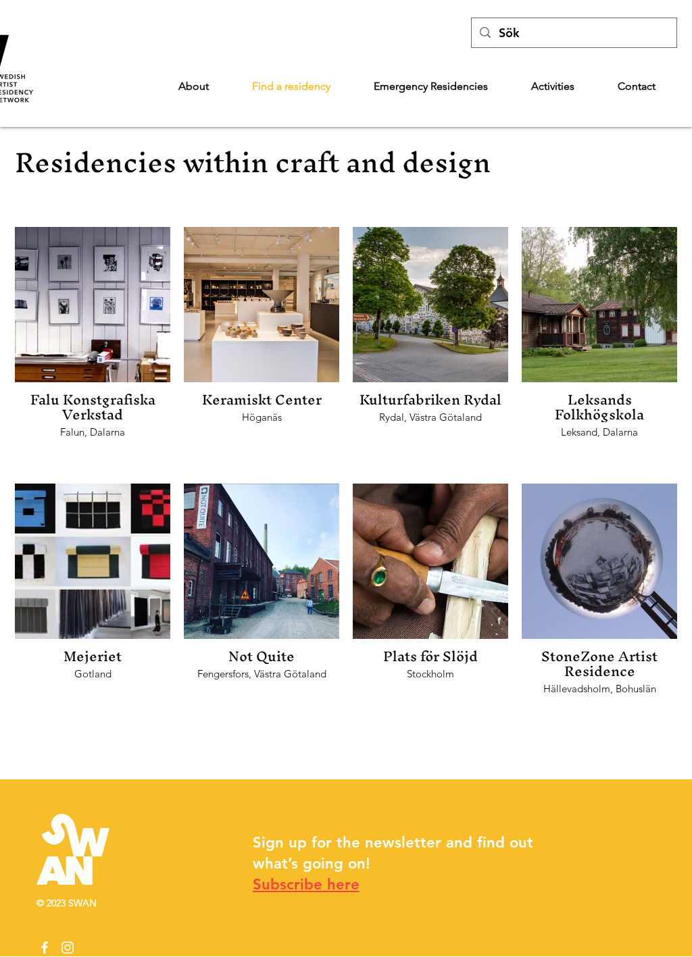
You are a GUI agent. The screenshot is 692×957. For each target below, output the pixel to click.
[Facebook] (44, 947)
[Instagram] (67, 947)
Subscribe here (306, 884)
